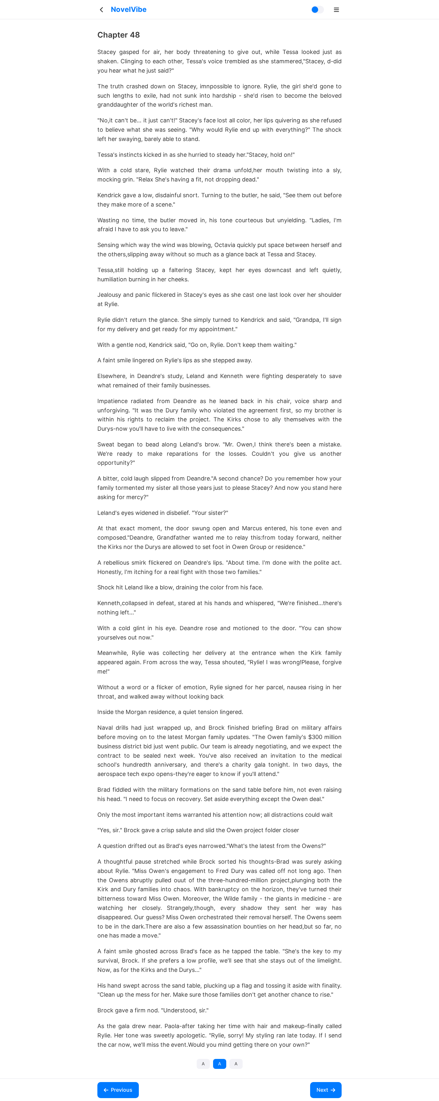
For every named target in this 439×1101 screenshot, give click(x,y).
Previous (121, 1090)
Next (322, 1090)
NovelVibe (129, 9)
